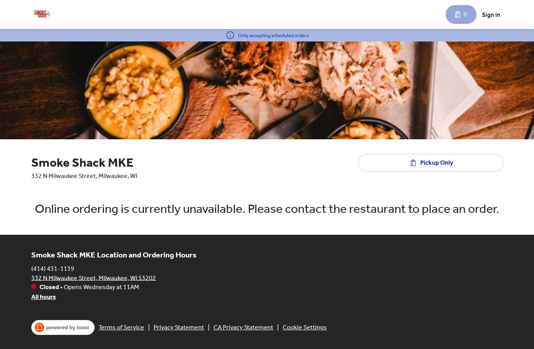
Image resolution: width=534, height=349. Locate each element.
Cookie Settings (305, 327)
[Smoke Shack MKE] (41, 14)
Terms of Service (121, 327)
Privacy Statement (179, 327)
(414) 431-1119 (52, 268)
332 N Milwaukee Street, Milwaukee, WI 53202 (93, 277)
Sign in (491, 14)
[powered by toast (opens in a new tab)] (63, 327)
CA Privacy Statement (243, 327)
